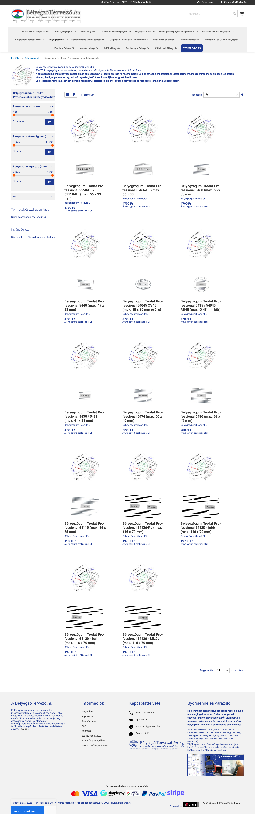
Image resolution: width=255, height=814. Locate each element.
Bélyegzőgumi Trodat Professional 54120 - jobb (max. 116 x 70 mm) (201, 527)
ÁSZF (84, 726)
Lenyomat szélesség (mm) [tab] (29, 136)
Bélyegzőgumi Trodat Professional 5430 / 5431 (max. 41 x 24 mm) (84, 416)
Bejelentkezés (208, 2)
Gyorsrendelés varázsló (209, 703)
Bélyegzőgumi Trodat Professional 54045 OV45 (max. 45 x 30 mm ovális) (142, 305)
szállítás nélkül (85, 211)
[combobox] (212, 13)
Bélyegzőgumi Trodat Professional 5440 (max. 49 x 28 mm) (84, 305)
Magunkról (87, 711)
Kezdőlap (16, 58)
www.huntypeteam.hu (148, 726)
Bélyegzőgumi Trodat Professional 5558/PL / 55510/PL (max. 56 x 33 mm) (84, 192)
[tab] (33, 96)
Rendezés (196, 94)
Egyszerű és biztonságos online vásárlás (127, 786)
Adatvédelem (89, 721)
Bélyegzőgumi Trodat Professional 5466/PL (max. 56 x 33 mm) (142, 190)
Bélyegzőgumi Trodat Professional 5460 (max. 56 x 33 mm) (201, 190)
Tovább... (24, 729)
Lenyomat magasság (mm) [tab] (30, 166)
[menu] (127, 39)
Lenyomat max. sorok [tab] (26, 106)
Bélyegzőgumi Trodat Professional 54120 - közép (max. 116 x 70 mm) (142, 638)
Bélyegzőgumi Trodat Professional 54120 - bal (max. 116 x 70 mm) (84, 638)
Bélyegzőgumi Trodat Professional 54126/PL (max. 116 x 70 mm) (142, 527)
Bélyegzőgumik (32, 58)
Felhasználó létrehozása (235, 2)
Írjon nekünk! (143, 719)
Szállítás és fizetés (91, 735)
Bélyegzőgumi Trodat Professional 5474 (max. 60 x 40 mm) (142, 416)
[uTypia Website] (191, 806)
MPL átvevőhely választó (95, 745)
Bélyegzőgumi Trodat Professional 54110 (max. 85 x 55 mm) (85, 527)
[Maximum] (52, 115)
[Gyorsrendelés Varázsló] (215, 775)
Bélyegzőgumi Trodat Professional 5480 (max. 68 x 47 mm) (201, 416)
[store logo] (46, 16)
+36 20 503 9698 (145, 712)
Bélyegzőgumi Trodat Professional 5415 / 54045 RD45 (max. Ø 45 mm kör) (201, 305)
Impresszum (88, 716)
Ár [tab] (14, 196)
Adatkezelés (209, 803)
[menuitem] (35, 31)
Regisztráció (142, 733)
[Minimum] (14, 115)
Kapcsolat (87, 730)
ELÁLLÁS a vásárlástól (94, 740)
